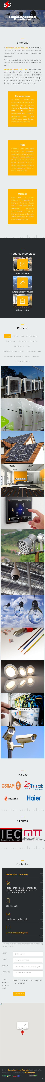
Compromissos (22, 96)
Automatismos (10, 534)
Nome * (5, 953)
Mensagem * (6, 973)
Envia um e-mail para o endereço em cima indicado (28, 981)
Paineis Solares (10, 435)
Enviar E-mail (19, 994)
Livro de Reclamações (17, 932)
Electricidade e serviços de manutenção (16, 633)
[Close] (25, 1024)
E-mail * (5, 959)
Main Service (30, 1073)
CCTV (5, 730)
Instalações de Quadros (14, 697)
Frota (22, 145)
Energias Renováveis (13, 599)
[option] (24, 793)
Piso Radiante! (10, 468)
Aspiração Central (11, 403)
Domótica (7, 501)
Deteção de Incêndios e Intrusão (19, 566)
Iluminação (8, 665)
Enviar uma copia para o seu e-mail (5, 984)
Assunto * (5, 965)
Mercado (22, 194)
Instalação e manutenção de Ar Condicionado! (18, 371)
